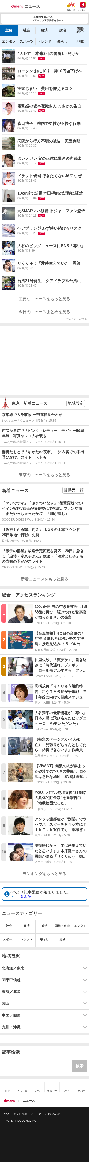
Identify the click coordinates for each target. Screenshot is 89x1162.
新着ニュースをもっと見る (44, 579)
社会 (26, 30)
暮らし (62, 41)
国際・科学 (62, 926)
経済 (44, 30)
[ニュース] (25, 6)
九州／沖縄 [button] (11, 1027)
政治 (62, 30)
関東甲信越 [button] (11, 980)
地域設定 (76, 403)
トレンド (44, 41)
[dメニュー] (9, 1101)
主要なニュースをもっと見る (44, 299)
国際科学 (80, 30)
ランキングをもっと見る (44, 874)
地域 (80, 41)
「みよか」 (25, 896)
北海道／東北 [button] (13, 968)
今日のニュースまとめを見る (44, 312)
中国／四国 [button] (11, 1015)
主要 (8, 30)
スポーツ (27, 41)
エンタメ (9, 41)
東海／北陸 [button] (11, 992)
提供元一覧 (74, 490)
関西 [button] (5, 1003)
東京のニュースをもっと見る (44, 475)
